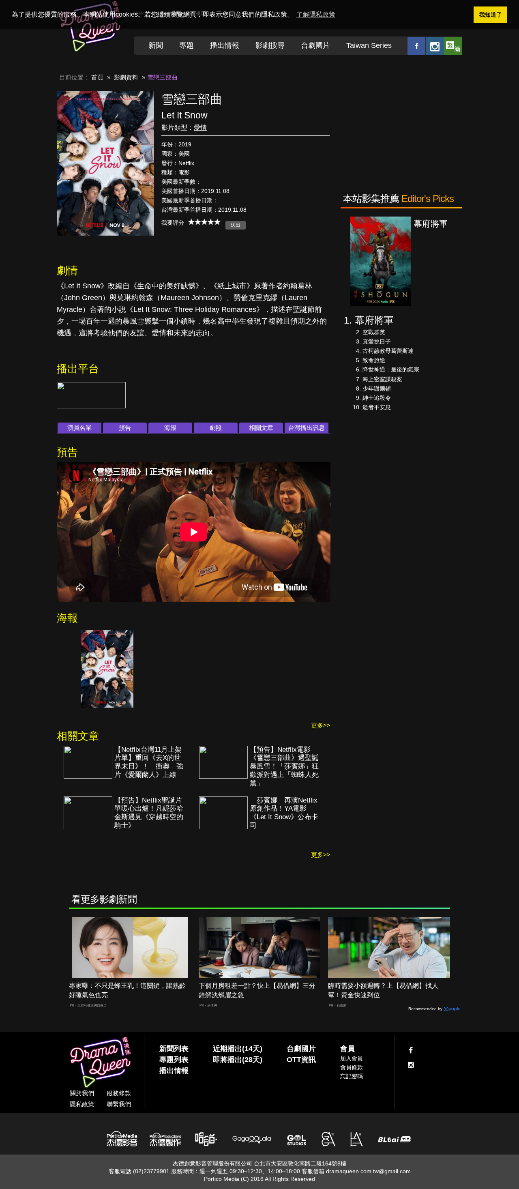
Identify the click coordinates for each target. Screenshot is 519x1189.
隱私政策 (82, 1104)
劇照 (216, 427)
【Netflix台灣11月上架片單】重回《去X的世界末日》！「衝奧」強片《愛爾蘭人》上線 (148, 762)
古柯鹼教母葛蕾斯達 (388, 351)
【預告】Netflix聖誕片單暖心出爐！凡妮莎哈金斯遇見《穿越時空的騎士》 (148, 813)
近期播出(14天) (237, 1049)
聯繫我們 (119, 1104)
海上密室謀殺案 (382, 379)
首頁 (97, 77)
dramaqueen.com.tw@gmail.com (368, 1171)
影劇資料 (126, 77)
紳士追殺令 (376, 398)
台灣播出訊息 (306, 427)
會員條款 (351, 1067)
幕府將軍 (374, 320)
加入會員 (351, 1058)
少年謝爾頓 (376, 388)
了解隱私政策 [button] (315, 14)
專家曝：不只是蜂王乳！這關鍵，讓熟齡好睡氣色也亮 (127, 990)
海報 (170, 427)
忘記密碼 (351, 1076)
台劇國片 (315, 45)
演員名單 (79, 427)
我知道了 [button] (490, 14)
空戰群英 (373, 332)
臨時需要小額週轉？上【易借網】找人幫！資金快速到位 (383, 990)
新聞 (155, 45)
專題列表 (174, 1060)
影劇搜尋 (270, 45)
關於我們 (82, 1093)
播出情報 (224, 45)
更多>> (320, 725)
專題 (186, 45)
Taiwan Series (369, 45)
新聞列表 (174, 1049)
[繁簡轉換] (453, 45)
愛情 (200, 127)
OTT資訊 (301, 1060)
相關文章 (261, 427)
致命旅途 (373, 360)
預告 (125, 427)
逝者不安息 (376, 407)
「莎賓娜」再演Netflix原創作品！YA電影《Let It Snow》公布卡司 (284, 813)
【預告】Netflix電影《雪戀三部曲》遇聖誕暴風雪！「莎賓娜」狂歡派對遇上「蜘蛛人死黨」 (284, 767)
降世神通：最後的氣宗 (390, 369)
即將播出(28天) (237, 1060)
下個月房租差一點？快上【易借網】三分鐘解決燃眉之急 (257, 990)
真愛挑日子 (376, 341)
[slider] (204, 222)
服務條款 (119, 1093)
